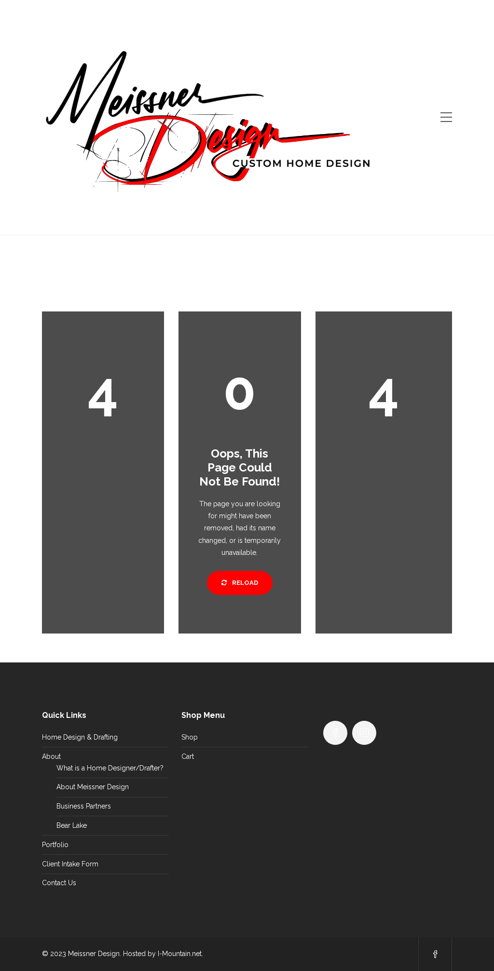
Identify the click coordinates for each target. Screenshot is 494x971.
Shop (189, 737)
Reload (244, 582)
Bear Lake (71, 825)
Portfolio (55, 845)
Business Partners (83, 806)
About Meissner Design (92, 787)
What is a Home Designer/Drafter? (110, 768)
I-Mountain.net (180, 954)
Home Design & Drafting (80, 737)
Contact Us (59, 883)
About (51, 756)
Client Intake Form (70, 864)
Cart (187, 756)
